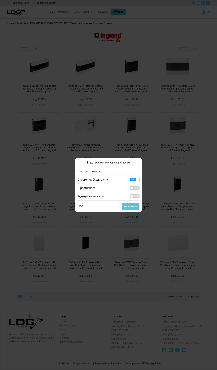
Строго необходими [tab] (91, 179)
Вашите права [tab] (87, 171)
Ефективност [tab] (86, 188)
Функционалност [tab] (89, 196)
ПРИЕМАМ (130, 206)
